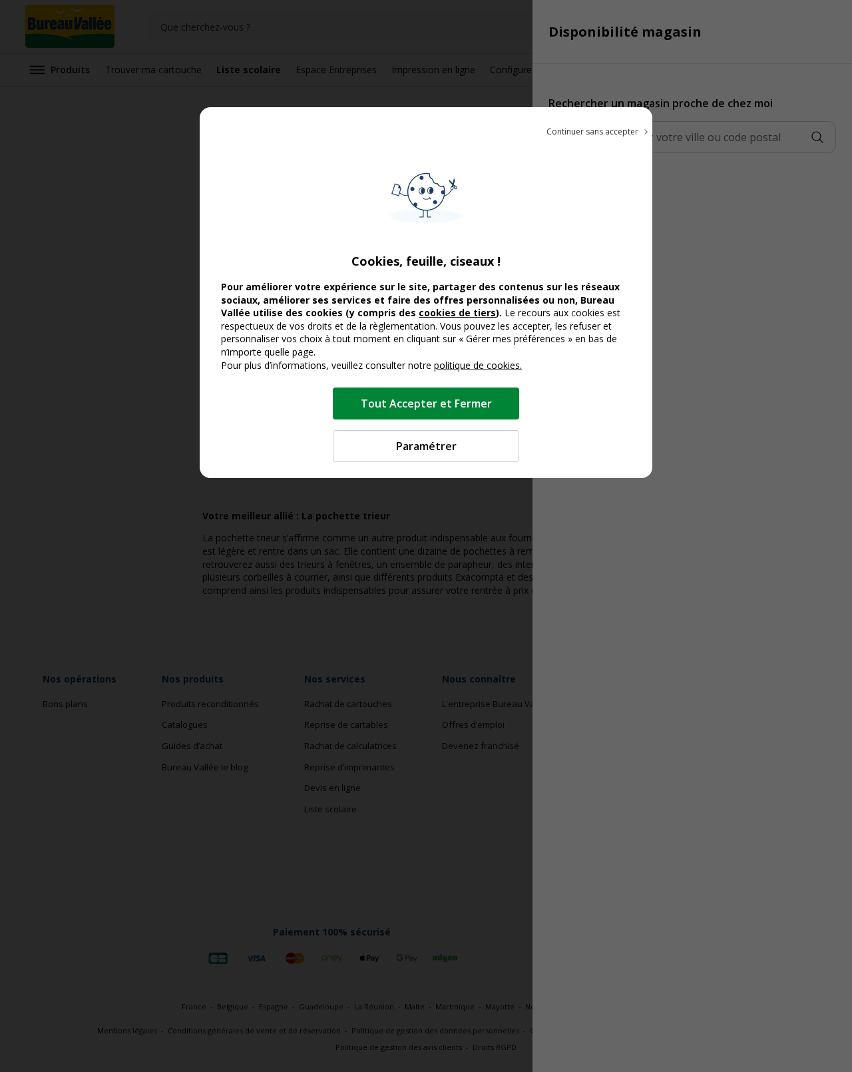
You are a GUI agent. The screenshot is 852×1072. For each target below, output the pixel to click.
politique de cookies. (478, 365)
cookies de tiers (457, 312)
